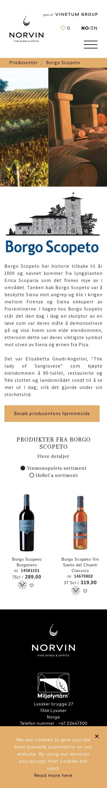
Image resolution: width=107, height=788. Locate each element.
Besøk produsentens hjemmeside (52, 413)
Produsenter (23, 62)
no (85, 27)
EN (94, 27)
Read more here (53, 775)
